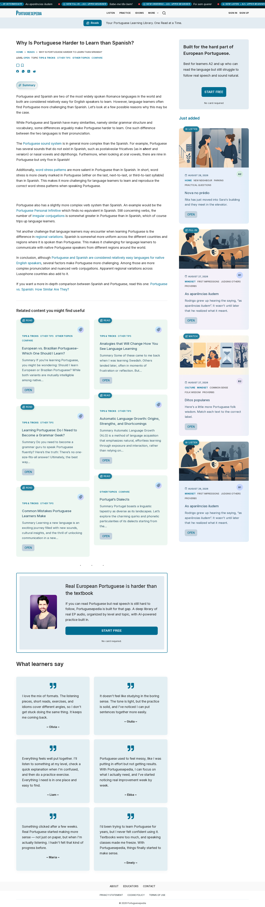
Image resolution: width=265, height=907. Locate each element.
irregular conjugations (48, 216)
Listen (111, 13)
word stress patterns (51, 170)
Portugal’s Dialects (114, 499)
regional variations (49, 237)
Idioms (139, 13)
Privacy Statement (111, 895)
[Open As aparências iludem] (214, 249)
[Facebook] (17, 71)
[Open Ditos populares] (214, 355)
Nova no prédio (197, 193)
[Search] (164, 13)
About (114, 886)
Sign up (244, 13)
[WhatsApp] (23, 71)
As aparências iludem (202, 294)
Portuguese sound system (42, 143)
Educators (130, 886)
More (151, 13)
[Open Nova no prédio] (214, 148)
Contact (149, 886)
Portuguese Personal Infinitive (38, 210)
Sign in (232, 13)
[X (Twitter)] (28, 71)
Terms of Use (157, 895)
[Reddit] (34, 71)
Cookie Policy (136, 895)
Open (28, 390)
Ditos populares (197, 400)
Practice (125, 13)
